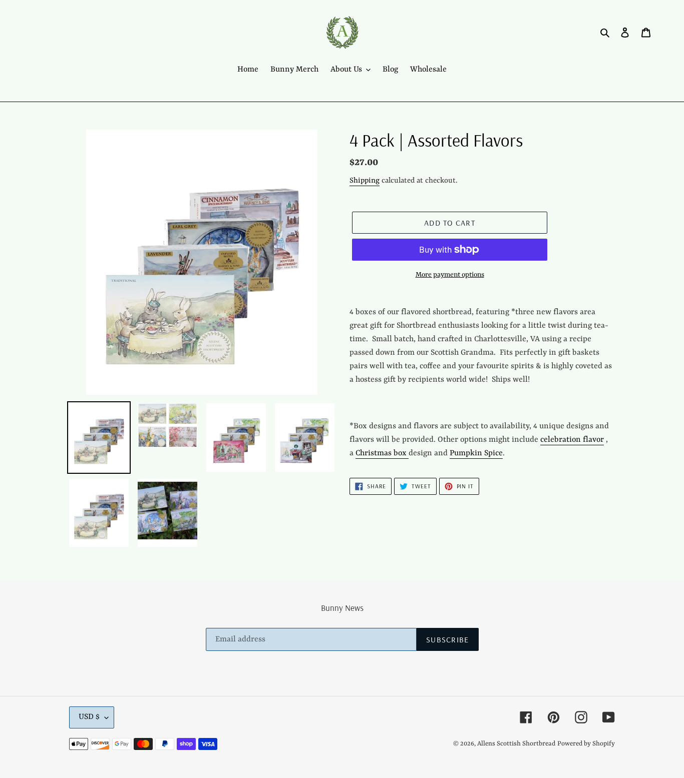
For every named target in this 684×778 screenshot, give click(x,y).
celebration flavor (572, 439)
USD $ (89, 716)
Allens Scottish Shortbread (516, 743)
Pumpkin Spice (476, 453)
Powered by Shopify (586, 743)
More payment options (450, 275)
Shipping (365, 181)
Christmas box (382, 453)
